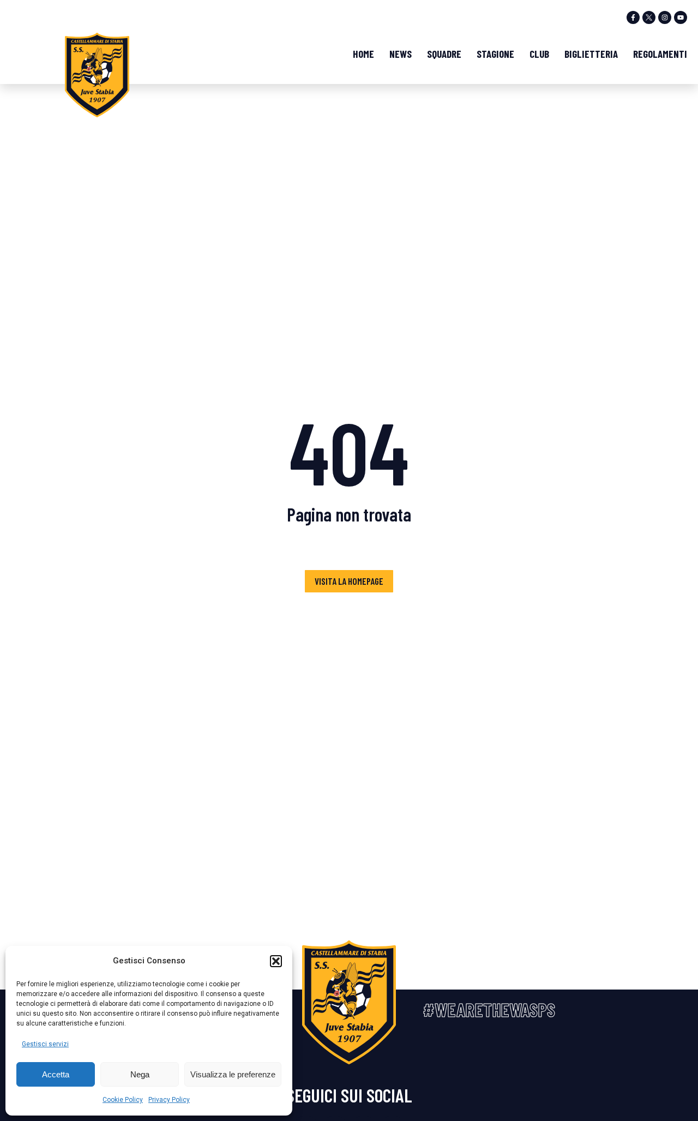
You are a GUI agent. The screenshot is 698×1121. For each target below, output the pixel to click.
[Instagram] (664, 17)
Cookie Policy (123, 1100)
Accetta (55, 1074)
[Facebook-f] (633, 17)
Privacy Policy (169, 1100)
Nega (139, 1074)
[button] (275, 961)
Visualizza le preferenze (232, 1074)
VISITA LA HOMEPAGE (349, 581)
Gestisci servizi (45, 1044)
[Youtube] (680, 17)
